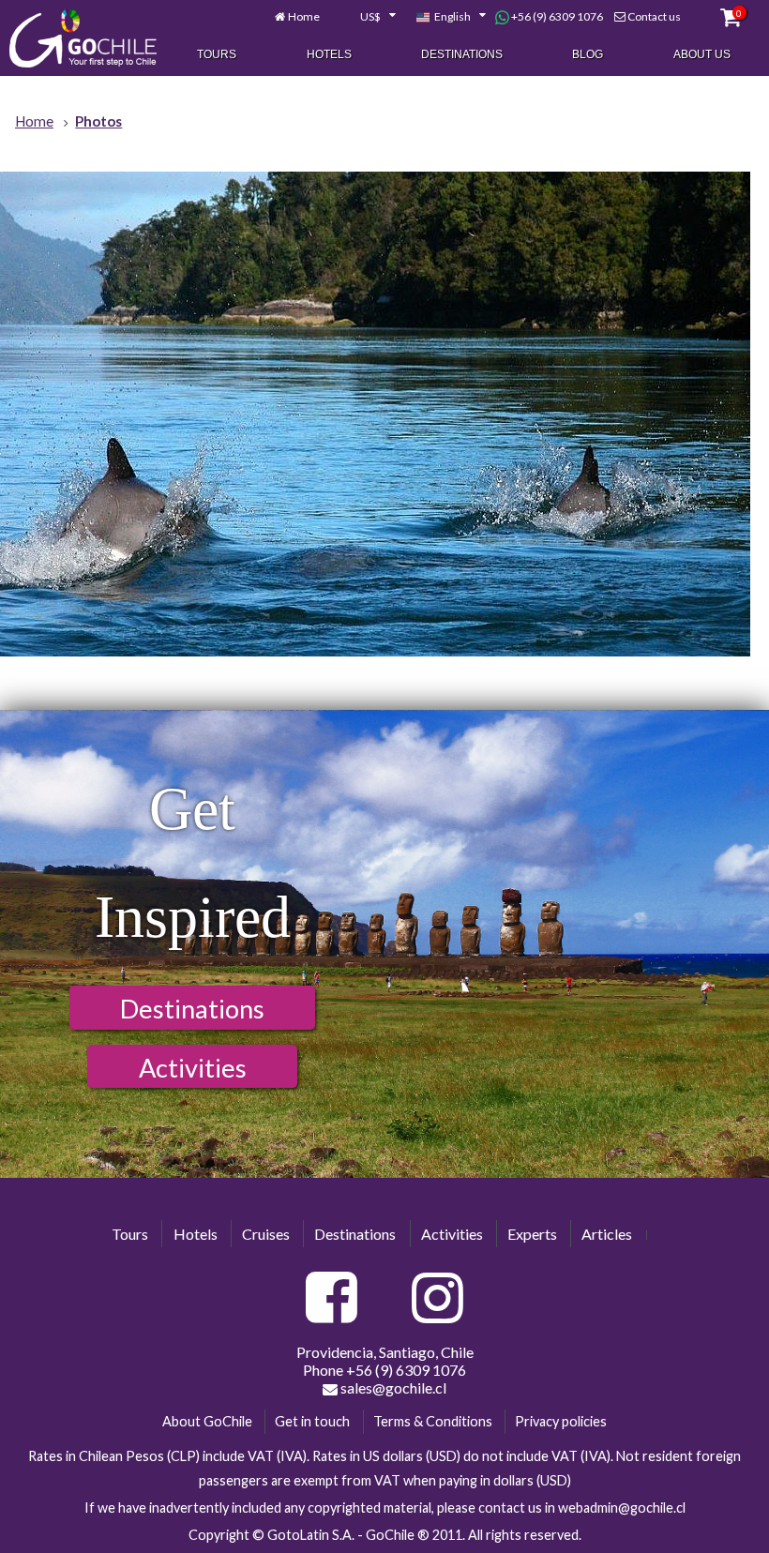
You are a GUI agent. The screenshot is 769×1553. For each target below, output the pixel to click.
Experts (532, 1234)
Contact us (654, 16)
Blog (587, 54)
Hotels (329, 54)
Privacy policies (561, 1421)
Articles (606, 1234)
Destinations (462, 54)
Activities (193, 1067)
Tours (216, 54)
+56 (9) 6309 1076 (556, 16)
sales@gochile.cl (392, 1387)
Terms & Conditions (432, 1421)
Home (304, 16)
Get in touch (312, 1421)
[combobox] (367, 17)
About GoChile (207, 1421)
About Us (702, 54)
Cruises (266, 1234)
